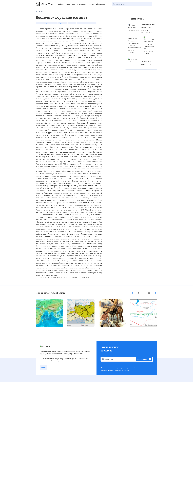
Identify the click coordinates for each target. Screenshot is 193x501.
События (61, 4)
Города (91, 4)
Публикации (100, 4)
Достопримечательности (76, 4)
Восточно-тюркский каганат (48, 337)
